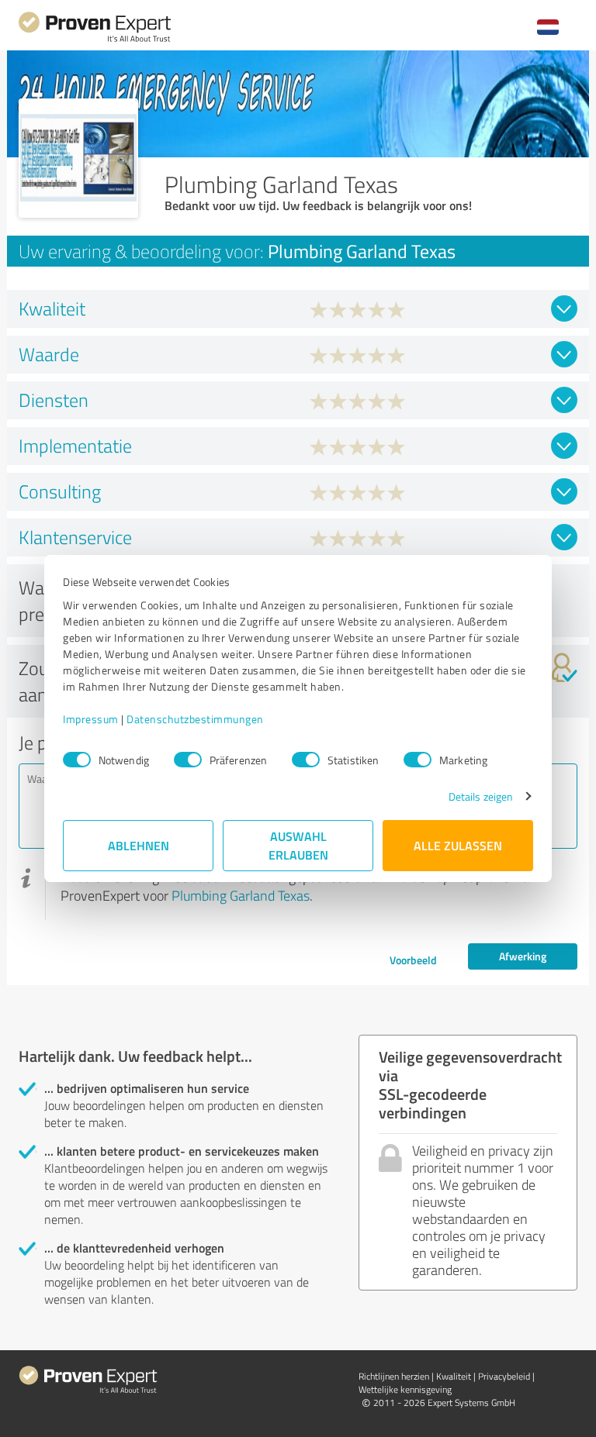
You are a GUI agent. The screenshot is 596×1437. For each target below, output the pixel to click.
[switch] (188, 759)
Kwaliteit (453, 1376)
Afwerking (522, 956)
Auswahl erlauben (298, 845)
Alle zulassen (458, 845)
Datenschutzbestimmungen (195, 719)
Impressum (91, 719)
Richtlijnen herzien (394, 1376)
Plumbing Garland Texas (241, 895)
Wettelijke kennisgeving (405, 1389)
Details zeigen (481, 796)
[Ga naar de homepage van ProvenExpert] (95, 40)
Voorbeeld (413, 960)
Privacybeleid (504, 1376)
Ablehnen (138, 845)
